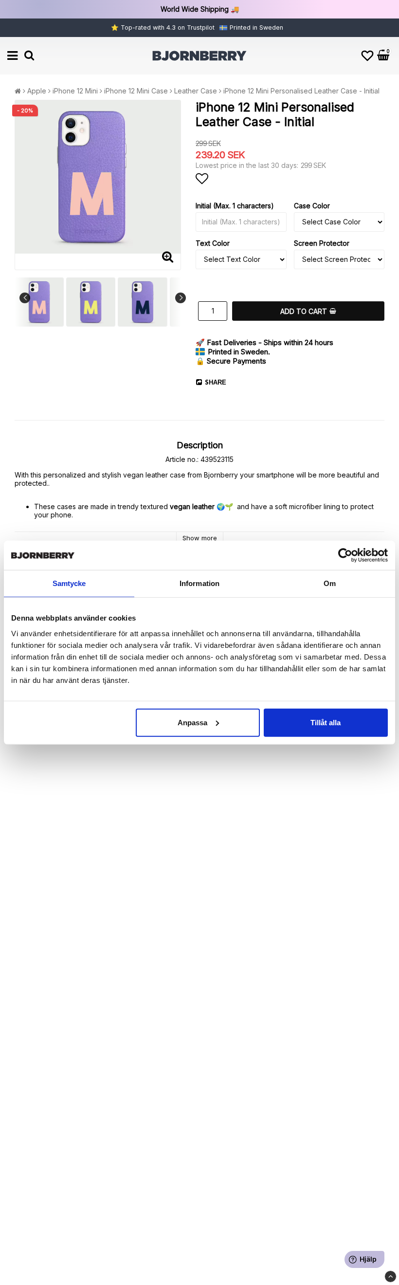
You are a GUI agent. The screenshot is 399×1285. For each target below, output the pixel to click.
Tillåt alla (325, 722)
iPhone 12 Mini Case (136, 91)
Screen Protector (321, 243)
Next (180, 298)
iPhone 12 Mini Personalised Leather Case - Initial (301, 91)
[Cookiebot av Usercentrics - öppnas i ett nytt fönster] (345, 555)
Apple (36, 91)
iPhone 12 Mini (75, 91)
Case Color (312, 206)
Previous (24, 298)
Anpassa (192, 722)
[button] (367, 56)
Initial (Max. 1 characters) (235, 206)
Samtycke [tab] (69, 583)
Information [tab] (199, 583)
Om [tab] (330, 583)
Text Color (213, 243)
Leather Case (195, 91)
